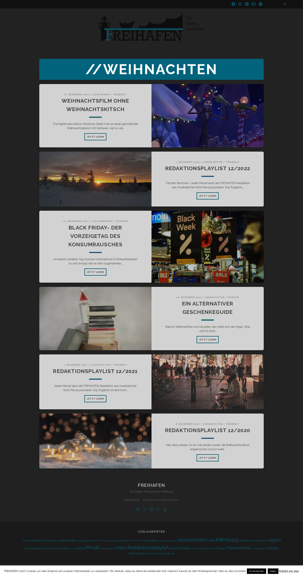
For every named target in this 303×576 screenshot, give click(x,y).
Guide (210, 540)
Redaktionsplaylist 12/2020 (207, 430)
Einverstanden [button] (256, 571)
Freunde (160, 541)
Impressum (131, 500)
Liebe (80, 548)
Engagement (82, 540)
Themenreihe (238, 547)
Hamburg (227, 540)
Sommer (204, 548)
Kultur (65, 548)
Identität (243, 540)
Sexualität (194, 549)
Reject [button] (273, 571)
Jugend (274, 540)
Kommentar (32, 548)
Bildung (36, 540)
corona (47, 540)
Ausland (26, 540)
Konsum (122, 221)
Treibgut (120, 94)
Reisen (173, 548)
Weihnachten (137, 553)
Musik (92, 547)
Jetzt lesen (96, 137)
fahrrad (126, 540)
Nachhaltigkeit (107, 548)
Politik (121, 548)
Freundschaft (171, 541)
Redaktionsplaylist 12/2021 (95, 371)
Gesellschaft (191, 539)
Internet (252, 540)
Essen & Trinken (98, 540)
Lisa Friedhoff (102, 221)
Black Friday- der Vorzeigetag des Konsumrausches (95, 236)
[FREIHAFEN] (211, 44)
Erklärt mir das (289, 571)
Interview (262, 540)
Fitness (139, 541)
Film (133, 541)
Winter (149, 553)
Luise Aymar (101, 94)
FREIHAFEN (151, 485)
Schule (183, 548)
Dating (56, 541)
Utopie (272, 548)
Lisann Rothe (213, 162)
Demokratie (68, 540)
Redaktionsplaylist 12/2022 (207, 168)
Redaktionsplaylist (147, 547)
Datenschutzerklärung (161, 500)
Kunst (73, 548)
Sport (213, 548)
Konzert (56, 548)
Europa (110, 541)
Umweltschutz (258, 548)
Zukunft (170, 553)
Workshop (159, 553)
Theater (220, 548)
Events (118, 540)
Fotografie (149, 540)
